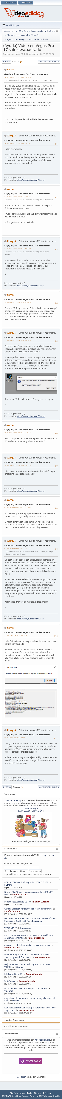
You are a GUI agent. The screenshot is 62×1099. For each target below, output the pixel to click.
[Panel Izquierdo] (57, 31)
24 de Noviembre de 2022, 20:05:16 (17, 249)
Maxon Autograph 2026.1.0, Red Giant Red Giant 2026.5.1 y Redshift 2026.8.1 (27, 956)
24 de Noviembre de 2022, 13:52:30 (17, 77)
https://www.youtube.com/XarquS (31, 180)
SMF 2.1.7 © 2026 (8, 1096)
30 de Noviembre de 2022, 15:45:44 (17, 433)
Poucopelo (37, 921)
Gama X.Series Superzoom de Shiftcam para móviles (28, 908)
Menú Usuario (10, 849)
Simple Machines (22, 1096)
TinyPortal (14, 1093)
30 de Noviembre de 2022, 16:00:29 (17, 465)
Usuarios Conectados (14, 1020)
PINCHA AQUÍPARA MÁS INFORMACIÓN (30, 809)
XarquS (11, 135)
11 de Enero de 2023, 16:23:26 (15, 635)
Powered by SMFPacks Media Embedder (45, 1096)
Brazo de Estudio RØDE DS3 (17, 901)
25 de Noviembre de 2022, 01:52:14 (17, 302)
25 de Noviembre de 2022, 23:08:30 (17, 340)
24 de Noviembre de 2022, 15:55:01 (17, 143)
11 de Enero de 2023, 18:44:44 (15, 738)
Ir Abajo (6, 62)
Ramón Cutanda (20, 894)
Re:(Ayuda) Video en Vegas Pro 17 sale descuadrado (27, 140)
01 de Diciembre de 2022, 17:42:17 (17, 548)
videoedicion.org (13, 800)
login (46, 855)
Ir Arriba (7, 787)
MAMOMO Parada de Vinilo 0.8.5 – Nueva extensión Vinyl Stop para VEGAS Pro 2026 (30, 919)
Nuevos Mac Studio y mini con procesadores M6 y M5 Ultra (28, 893)
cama (10, 69)
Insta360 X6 (9, 981)
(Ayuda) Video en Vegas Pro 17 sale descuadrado (26, 74)
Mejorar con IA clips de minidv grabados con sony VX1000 (27, 965)
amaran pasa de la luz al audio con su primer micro (27, 945)
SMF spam (21, 1077)
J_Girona (8, 885)
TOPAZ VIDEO (10, 928)
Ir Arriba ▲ (47, 1093)
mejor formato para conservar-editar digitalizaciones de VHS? (30, 999)
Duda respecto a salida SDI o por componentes (26, 988)
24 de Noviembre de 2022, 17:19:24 (17, 197)
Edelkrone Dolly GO (13, 974)
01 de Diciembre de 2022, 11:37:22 (17, 507)
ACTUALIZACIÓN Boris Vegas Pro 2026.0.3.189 (26, 882)
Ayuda (22, 1093)
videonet (8, 991)
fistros (15, 1000)
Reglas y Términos (34, 1093)
